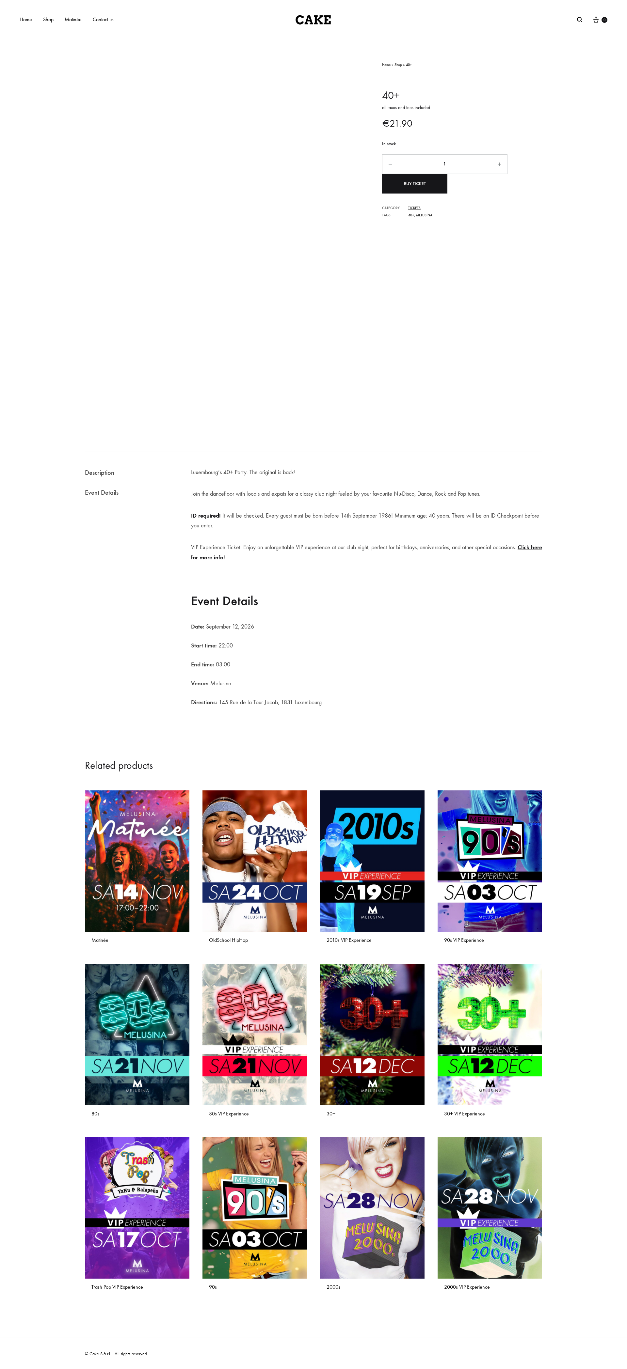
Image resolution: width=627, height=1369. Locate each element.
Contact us (103, 19)
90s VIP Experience (464, 940)
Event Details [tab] (102, 492)
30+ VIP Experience (464, 1114)
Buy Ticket (415, 183)
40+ (411, 215)
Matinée (73, 19)
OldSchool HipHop (228, 940)
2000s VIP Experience (467, 1287)
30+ (331, 1114)
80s (95, 1114)
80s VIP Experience (229, 1114)
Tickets (414, 208)
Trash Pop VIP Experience (117, 1287)
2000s (333, 1287)
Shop (48, 19)
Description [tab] (99, 472)
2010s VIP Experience (349, 940)
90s (213, 1287)
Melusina (424, 215)
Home (26, 19)
